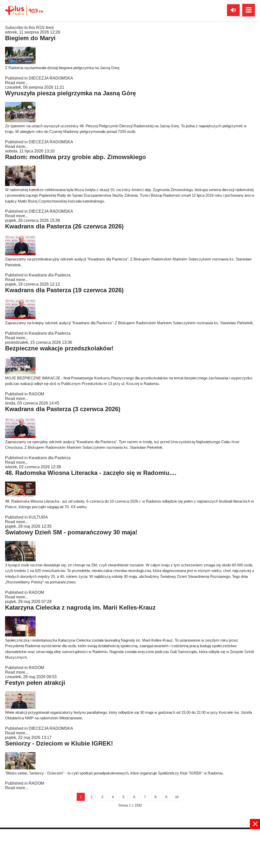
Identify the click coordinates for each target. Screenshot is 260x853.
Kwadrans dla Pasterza (50, 275)
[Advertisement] (130, 840)
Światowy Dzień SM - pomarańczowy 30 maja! (71, 532)
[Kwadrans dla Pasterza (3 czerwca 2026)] (20, 437)
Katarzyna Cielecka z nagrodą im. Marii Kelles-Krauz (80, 607)
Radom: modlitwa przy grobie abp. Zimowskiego (75, 156)
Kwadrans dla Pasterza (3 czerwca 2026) (62, 409)
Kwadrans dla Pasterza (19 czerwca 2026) (64, 290)
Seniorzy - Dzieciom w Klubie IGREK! (59, 743)
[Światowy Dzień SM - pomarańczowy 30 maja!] (20, 560)
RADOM (36, 394)
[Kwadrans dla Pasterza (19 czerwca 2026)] (20, 318)
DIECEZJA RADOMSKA (51, 78)
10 (176, 797)
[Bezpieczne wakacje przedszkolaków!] (20, 373)
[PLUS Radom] (24, 10)
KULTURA (38, 517)
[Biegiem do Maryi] (20, 62)
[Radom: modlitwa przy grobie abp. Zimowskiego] (20, 184)
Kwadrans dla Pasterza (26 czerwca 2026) (64, 226)
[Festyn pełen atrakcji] (20, 707)
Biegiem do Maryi (30, 38)
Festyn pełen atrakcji (35, 682)
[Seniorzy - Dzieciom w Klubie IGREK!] (20, 768)
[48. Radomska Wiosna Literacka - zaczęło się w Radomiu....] (20, 496)
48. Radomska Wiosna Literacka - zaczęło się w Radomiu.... (90, 472)
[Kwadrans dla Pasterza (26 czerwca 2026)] (20, 254)
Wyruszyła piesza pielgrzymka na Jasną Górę (70, 93)
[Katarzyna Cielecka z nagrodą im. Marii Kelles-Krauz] (20, 635)
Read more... (16, 83)
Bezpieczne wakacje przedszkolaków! (59, 348)
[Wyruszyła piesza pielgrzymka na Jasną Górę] (20, 121)
